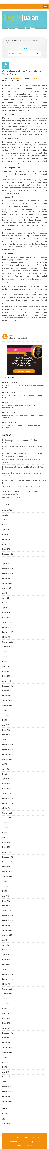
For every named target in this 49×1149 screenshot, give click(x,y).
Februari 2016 (6, 906)
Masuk (4, 1114)
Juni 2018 (5, 769)
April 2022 (5, 564)
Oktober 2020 (6, 637)
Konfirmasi (37, 1138)
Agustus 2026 (7, 510)
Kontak (19, 1146)
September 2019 (7, 701)
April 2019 (5, 725)
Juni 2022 (5, 559)
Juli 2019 (5, 710)
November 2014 (7, 979)
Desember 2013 (7, 1033)
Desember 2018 (7, 745)
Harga (17, 1138)
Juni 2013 (5, 1062)
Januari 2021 (6, 622)
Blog (7, 40)
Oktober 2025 (6, 539)
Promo (32, 28)
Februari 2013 (6, 1077)
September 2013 (7, 1048)
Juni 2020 (5, 657)
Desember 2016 (7, 857)
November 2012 (7, 1092)
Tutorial (7, 34)
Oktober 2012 (6, 1096)
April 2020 (5, 666)
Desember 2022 (7, 554)
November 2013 (7, 1038)
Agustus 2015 (7, 935)
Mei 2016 (5, 891)
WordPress (6, 1123)
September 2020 (7, 642)
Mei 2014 (5, 1008)
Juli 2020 (5, 652)
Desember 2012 (7, 1087)
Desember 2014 (7, 974)
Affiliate (29, 1146)
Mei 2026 (5, 525)
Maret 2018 (6, 784)
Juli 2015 (5, 940)
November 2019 (7, 691)
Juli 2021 (5, 593)
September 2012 (7, 1101)
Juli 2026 (5, 515)
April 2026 (5, 530)
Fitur (9, 1138)
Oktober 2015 (6, 925)
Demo (26, 1138)
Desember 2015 (7, 916)
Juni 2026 (5, 520)
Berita (7, 28)
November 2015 (7, 920)
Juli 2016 (5, 881)
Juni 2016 (5, 886)
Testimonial (13, 1142)
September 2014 (7, 989)
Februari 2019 (6, 735)
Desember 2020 (7, 627)
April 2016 (5, 896)
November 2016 (7, 862)
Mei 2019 (5, 720)
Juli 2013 (5, 1057)
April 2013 (5, 1072)
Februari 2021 (6, 617)
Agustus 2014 (7, 994)
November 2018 (7, 749)
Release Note (22, 31)
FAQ (31, 1142)
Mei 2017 (5, 833)
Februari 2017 (6, 847)
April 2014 (5, 1013)
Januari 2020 (6, 681)
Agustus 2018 (7, 759)
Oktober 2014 (6, 984)
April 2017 (5, 837)
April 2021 (5, 608)
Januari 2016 (6, 911)
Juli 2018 (5, 764)
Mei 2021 (5, 603)
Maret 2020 (6, 671)
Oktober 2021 (6, 578)
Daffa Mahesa (16, 78)
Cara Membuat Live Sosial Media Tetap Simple (21, 73)
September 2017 (7, 813)
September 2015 (7, 930)
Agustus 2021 (7, 588)
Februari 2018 (6, 789)
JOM (24, 28)
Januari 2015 (6, 969)
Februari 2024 (6, 549)
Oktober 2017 (6, 808)
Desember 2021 (7, 569)
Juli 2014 (5, 999)
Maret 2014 (6, 1018)
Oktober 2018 (6, 754)
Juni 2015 (5, 945)
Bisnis (15, 28)
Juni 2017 (5, 828)
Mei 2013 (5, 1067)
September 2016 (7, 872)
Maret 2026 (6, 534)
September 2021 (7, 583)
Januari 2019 (6, 740)
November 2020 (7, 632)
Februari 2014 (6, 1023)
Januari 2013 (6, 1082)
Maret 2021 (6, 613)
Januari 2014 (6, 1028)
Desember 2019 (7, 686)
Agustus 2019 (7, 705)
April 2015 (5, 955)
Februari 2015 (6, 964)
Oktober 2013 (6, 1043)
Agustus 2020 (7, 647)
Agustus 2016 (7, 876)
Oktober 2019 (6, 696)
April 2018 (5, 779)
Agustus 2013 (7, 1052)
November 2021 (7, 573)
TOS (38, 1142)
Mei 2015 (5, 950)
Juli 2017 (5, 823)
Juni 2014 (5, 1004)
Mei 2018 (5, 774)
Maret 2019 (6, 730)
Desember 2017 (7, 798)
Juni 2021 (5, 598)
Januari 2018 (6, 793)
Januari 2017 (6, 852)
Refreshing (9, 31)
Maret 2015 (6, 960)
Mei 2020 (5, 661)
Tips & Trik (35, 31)
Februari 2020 (6, 676)
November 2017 (7, 803)
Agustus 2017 (7, 818)
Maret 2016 (6, 901)
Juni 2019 (5, 715)
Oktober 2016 (6, 867)
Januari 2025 (6, 544)
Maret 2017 (6, 842)
